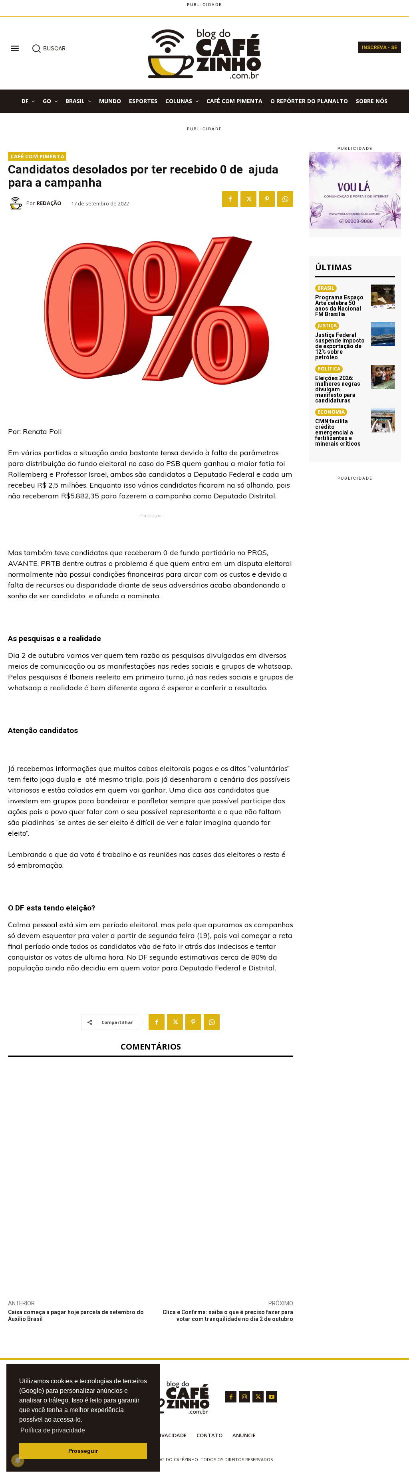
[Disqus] (150, 1171)
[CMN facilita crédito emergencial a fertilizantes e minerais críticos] (383, 420)
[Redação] (17, 203)
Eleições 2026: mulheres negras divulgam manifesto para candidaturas (337, 389)
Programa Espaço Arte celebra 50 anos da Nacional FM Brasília (339, 305)
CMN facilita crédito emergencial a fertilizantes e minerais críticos (338, 432)
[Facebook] (230, 199)
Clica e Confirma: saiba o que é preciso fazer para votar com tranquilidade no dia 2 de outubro (228, 1315)
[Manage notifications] (17, 1460)
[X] (248, 199)
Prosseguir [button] (83, 1451)
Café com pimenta (37, 156)
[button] (49, 48)
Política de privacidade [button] (52, 1430)
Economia (331, 411)
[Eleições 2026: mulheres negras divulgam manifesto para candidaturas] (383, 377)
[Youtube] (271, 1396)
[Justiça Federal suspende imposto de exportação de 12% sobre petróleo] (383, 334)
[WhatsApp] (285, 199)
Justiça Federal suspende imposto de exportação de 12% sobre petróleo (340, 346)
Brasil (326, 288)
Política (329, 368)
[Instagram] (244, 1396)
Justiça (327, 325)
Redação (49, 203)
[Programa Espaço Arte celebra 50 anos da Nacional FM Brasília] (383, 297)
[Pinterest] (267, 199)
